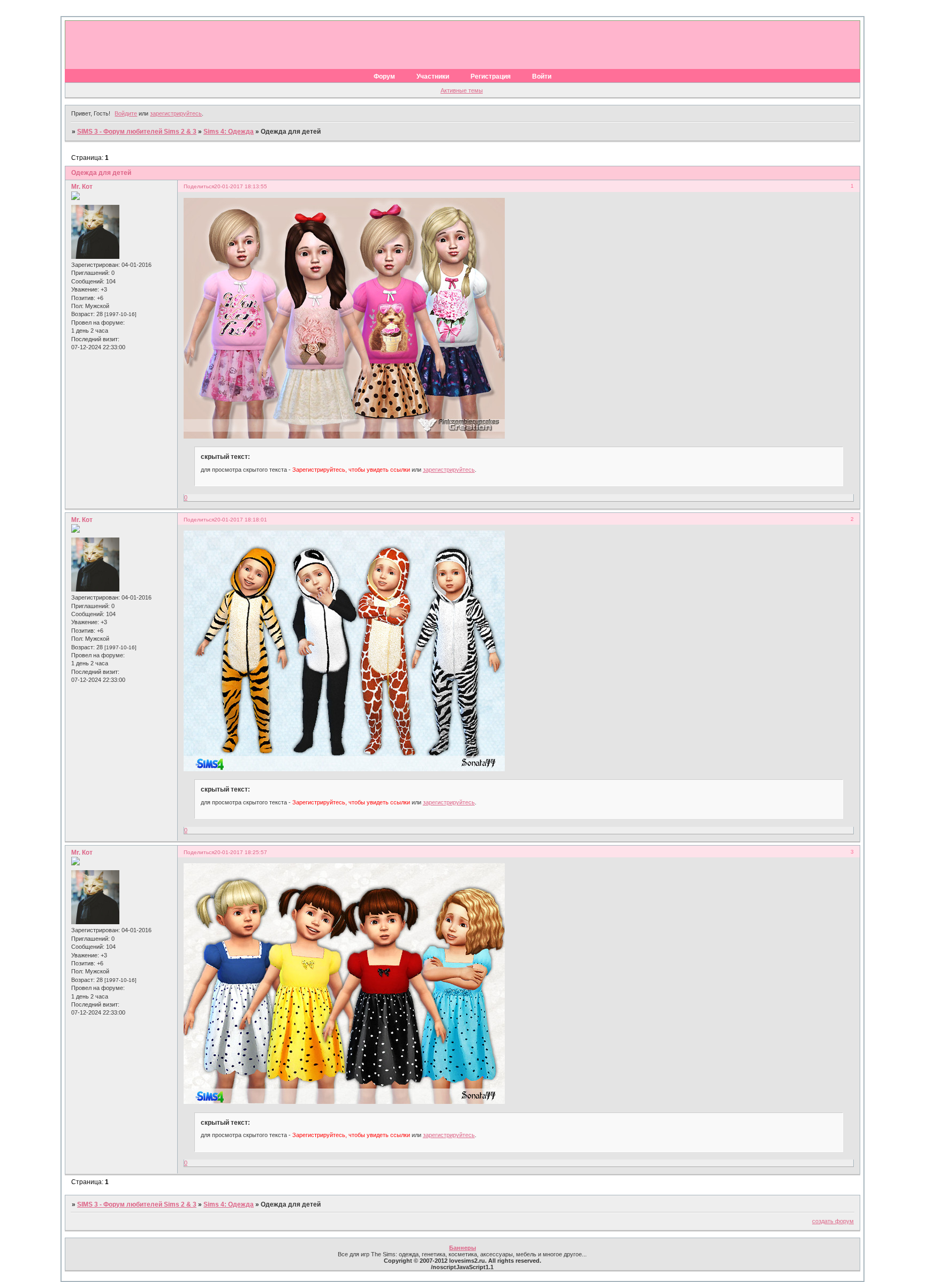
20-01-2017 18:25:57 (240, 852)
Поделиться (199, 186)
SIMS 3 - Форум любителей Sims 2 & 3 (136, 131)
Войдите (126, 113)
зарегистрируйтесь (176, 113)
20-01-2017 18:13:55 (240, 186)
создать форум (833, 1221)
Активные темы (462, 90)
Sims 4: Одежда (228, 131)
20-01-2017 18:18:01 (240, 520)
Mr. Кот (82, 186)
